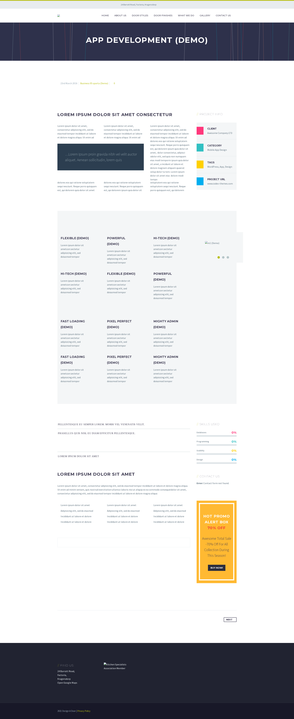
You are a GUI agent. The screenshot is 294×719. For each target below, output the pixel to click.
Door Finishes (163, 15)
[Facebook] (60, 600)
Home (105, 15)
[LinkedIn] (83, 600)
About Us (120, 15)
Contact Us (223, 15)
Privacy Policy (83, 710)
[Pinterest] (71, 600)
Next (229, 619)
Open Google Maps (67, 682)
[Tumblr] (77, 600)
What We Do (186, 15)
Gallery (205, 15)
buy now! (217, 567)
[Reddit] (88, 600)
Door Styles (140, 15)
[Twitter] (66, 600)
